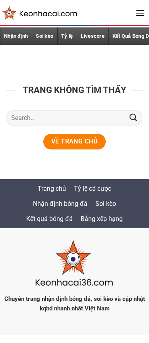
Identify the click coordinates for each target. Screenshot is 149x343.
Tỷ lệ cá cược (92, 188)
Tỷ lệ (67, 36)
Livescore (92, 36)
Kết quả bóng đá (49, 219)
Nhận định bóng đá (60, 203)
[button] (140, 13)
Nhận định (16, 36)
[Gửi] (133, 118)
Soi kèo (44, 36)
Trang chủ (52, 188)
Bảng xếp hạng (102, 219)
